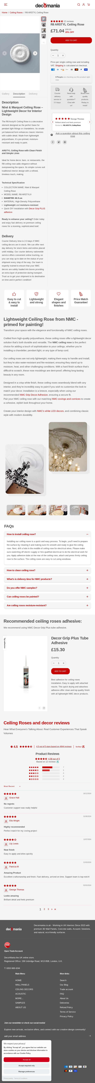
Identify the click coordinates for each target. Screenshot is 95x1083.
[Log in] (83, 4)
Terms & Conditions (20, 1078)
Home (4, 12)
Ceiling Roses (16, 12)
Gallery (5, 93)
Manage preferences (26, 1071)
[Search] (78, 4)
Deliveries (64, 1003)
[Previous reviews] (52, 122)
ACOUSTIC (20, 994)
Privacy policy (8, 1078)
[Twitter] (59, 142)
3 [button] (48, 909)
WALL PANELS (22, 985)
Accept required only (27, 1066)
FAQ (62, 994)
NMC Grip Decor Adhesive (34, 395)
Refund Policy (66, 1007)
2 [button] (44, 909)
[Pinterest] (65, 142)
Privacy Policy (66, 1016)
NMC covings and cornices (66, 399)
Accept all (26, 1060)
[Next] (35, 53)
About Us (64, 998)
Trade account (66, 989)
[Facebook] (53, 142)
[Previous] (4, 53)
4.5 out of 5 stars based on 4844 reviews (53, 746)
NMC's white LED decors (50, 411)
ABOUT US (20, 1007)
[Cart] (88, 4)
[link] (47, 945)
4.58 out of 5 (54, 759)
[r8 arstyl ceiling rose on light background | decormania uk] (20, 53)
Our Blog (64, 985)
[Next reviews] (89, 122)
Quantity (54, 50)
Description (19, 93)
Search (63, 980)
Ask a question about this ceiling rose (73, 134)
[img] (10, 794)
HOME (18, 980)
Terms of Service (68, 1012)
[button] (5, 4)
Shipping (59, 65)
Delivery (33, 93)
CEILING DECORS (24, 989)
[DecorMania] (47, 4)
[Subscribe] (90, 1036)
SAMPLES (20, 1003)
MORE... (19, 998)
